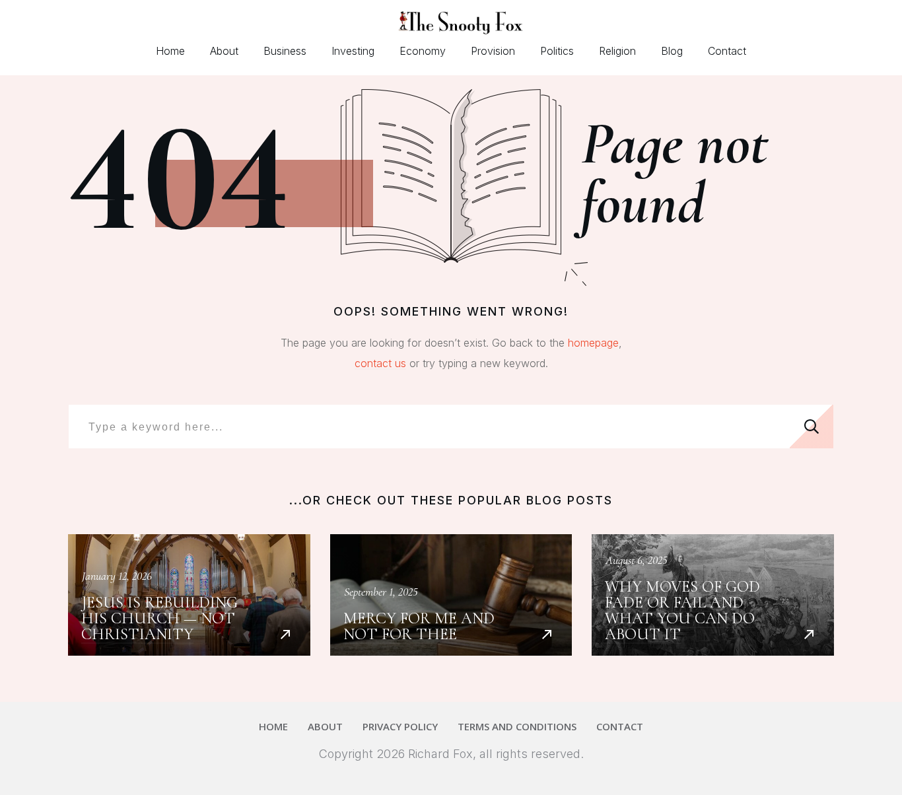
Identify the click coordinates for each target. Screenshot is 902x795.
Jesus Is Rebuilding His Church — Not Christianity (189, 595)
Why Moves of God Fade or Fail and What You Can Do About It (713, 595)
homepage (593, 342)
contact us (380, 363)
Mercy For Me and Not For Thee (451, 595)
